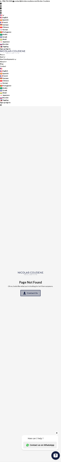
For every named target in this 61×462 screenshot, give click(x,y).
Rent (1, 57)
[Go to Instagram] (1, 6)
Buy (1, 54)
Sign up (2, 49)
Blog (1, 64)
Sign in (8, 49)
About (2, 62)
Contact (3, 66)
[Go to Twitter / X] (1, 8)
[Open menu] (1, 105)
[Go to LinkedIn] (1, 13)
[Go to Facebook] (1, 3)
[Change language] (2, 15)
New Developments (7, 59)
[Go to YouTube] (1, 10)
